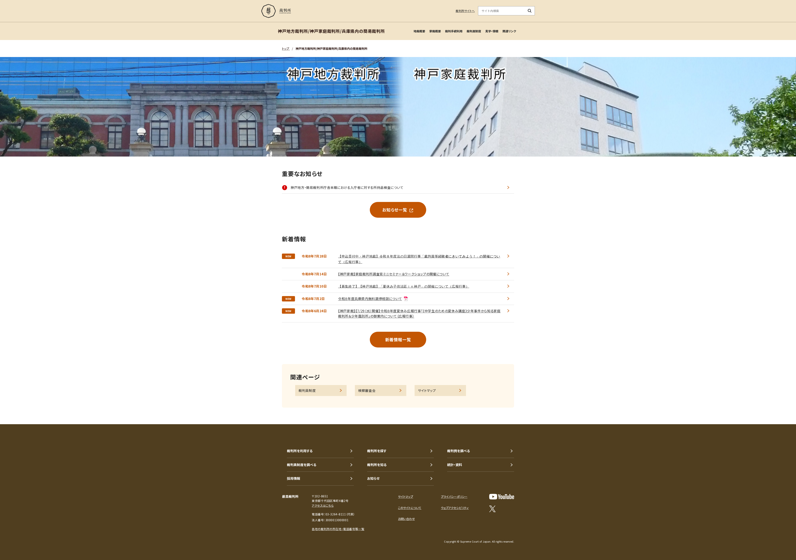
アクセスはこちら (323, 505)
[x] (492, 508)
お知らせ (373, 478)
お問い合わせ (406, 519)
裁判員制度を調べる (301, 464)
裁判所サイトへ (465, 11)
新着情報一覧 (398, 339)
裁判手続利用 (453, 31)
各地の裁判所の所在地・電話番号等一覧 (338, 529)
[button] (781, 409)
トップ (286, 48)
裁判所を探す (376, 450)
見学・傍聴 (491, 31)
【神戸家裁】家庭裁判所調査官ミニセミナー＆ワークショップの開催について (393, 273)
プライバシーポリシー (454, 496)
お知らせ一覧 (394, 210)
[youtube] (501, 496)
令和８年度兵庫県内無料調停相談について (370, 298)
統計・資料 (454, 464)
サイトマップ (427, 390)
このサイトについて (409, 508)
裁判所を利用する (300, 450)
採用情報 (293, 478)
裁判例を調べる (458, 450)
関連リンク (509, 31)
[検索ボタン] (530, 10)
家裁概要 (435, 31)
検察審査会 (366, 390)
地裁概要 (419, 31)
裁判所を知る (377, 464)
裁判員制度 (474, 31)
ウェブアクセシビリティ (455, 508)
